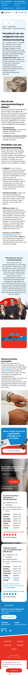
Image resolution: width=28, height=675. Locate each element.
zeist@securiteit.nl (11, 559)
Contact (14, 649)
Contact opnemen (14, 451)
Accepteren (14, 670)
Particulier (7, 641)
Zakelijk (20, 641)
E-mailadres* (6, 474)
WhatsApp (8, 505)
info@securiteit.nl (20, 624)
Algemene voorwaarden (14, 657)
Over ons (20, 645)
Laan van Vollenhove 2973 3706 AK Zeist (12, 551)
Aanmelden (14, 482)
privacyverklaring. (7, 488)
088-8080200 (5, 624)
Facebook (2, 632)
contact (8, 369)
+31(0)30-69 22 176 (11, 555)
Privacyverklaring (14, 655)
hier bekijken (11, 587)
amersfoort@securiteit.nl (13, 507)
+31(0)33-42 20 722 (11, 503)
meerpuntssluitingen (10, 235)
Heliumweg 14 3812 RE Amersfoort (10, 498)
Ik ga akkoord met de (9, 487)
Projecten (7, 645)
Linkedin (10, 632)
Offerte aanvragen (9, 617)
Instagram (6, 632)
